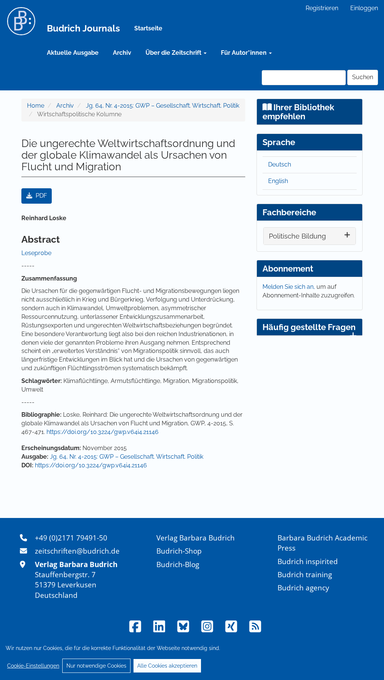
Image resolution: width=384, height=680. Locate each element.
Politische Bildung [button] (297, 236)
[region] (192, 656)
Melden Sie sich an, (289, 286)
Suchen (362, 77)
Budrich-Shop (179, 551)
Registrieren (322, 8)
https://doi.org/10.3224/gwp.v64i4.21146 (102, 431)
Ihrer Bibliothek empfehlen (298, 111)
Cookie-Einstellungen (33, 666)
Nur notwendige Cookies (96, 666)
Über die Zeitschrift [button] (174, 52)
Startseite (148, 28)
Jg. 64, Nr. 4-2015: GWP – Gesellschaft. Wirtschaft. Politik (162, 105)
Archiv (122, 52)
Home (35, 105)
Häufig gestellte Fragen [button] (309, 327)
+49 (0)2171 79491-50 (71, 538)
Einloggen (364, 8)
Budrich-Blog (177, 564)
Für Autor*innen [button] (244, 52)
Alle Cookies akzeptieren (167, 666)
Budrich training (305, 574)
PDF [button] (40, 195)
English (278, 181)
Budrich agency (303, 587)
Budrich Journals (83, 28)
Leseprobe (36, 253)
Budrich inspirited (308, 561)
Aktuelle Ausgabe (73, 52)
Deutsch (279, 164)
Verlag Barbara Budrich (195, 538)
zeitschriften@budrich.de (77, 551)
